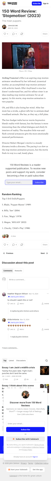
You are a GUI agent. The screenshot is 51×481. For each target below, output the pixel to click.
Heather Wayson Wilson (17, 293)
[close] (44, 392)
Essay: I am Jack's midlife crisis (18, 367)
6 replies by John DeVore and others (24, 311)
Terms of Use (39, 445)
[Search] (46, 360)
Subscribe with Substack (27, 439)
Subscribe (37, 3)
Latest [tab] (11, 360)
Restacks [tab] (18, 271)
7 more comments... (10, 348)
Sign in (46, 3)
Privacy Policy (27, 450)
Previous (9, 253)
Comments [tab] (7, 271)
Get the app (38, 469)
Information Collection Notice (33, 447)
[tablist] (12, 270)
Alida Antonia (13, 319)
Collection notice (41, 463)
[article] (25, 373)
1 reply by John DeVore (19, 337)
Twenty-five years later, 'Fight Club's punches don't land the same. (17, 371)
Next (43, 253)
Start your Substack (19, 469)
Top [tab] (4, 360)
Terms (30, 463)
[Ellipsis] (48, 294)
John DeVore (13, 26)
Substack (13, 476)
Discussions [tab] (21, 360)
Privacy (24, 463)
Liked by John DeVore (17, 297)
